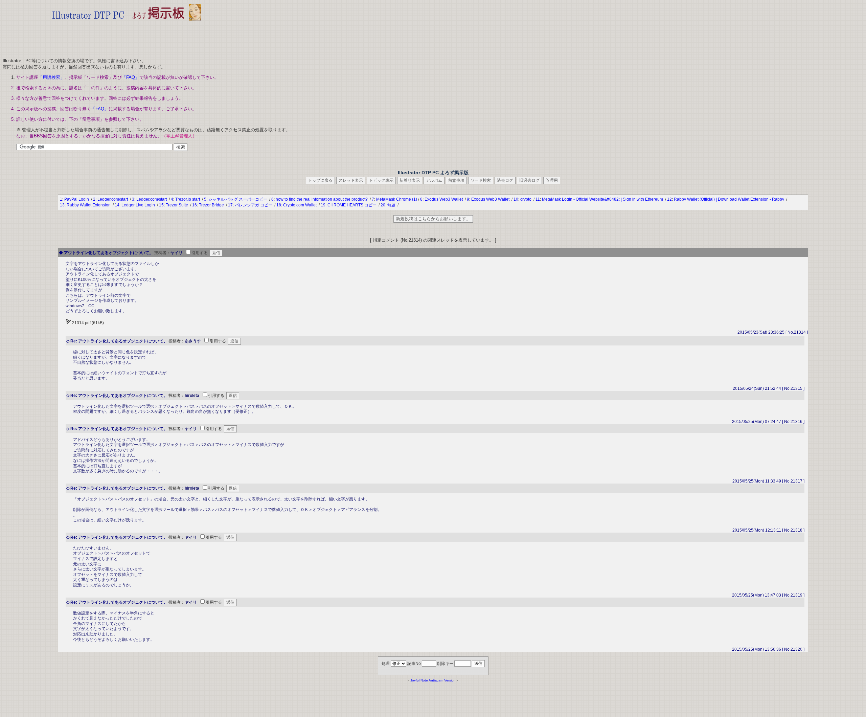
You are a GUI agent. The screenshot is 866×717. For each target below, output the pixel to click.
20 (383, 205)
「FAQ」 (130, 77)
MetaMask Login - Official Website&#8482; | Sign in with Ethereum (603, 199)
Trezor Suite (177, 205)
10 (516, 199)
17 (230, 205)
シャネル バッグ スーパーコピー (238, 199)
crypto (526, 199)
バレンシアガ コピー (254, 205)
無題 (391, 205)
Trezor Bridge (212, 205)
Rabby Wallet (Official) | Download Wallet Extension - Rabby (729, 199)
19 (323, 205)
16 (194, 205)
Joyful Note (419, 680)
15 (161, 205)
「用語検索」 (51, 77)
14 (117, 205)
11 (537, 199)
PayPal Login (77, 199)
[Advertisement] (127, 37)
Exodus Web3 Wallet (444, 199)
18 (278, 205)
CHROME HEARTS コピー (352, 205)
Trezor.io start (188, 199)
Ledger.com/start (113, 199)
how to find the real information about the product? (322, 199)
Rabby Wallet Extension (89, 205)
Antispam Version (442, 680)
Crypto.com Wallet (300, 205)
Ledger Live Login (138, 205)
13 (62, 205)
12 (669, 199)
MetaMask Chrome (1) (396, 199)
